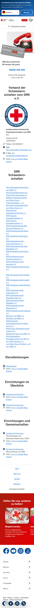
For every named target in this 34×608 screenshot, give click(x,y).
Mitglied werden (12, 526)
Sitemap (5, 600)
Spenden (24, 20)
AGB (4, 597)
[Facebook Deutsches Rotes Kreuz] (6, 551)
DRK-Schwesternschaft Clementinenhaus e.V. (15, 242)
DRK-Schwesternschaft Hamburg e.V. (15, 262)
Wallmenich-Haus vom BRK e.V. (18, 333)
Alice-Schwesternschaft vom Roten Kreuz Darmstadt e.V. (16, 193)
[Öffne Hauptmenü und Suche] (31, 20)
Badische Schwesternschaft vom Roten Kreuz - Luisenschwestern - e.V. (16, 200)
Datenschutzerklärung (16, 600)
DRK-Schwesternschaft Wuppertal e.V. (15, 306)
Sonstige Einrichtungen (15, 394)
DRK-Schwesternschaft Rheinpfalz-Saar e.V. (15, 296)
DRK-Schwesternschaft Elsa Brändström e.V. (16, 247)
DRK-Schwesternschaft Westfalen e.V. (15, 301)
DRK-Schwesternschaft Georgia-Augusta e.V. (15, 257)
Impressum (6, 602)
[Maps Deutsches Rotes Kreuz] (28, 551)
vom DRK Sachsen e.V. (15, 341)
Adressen (10, 597)
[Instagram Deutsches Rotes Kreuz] (21, 551)
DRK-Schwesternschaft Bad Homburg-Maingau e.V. (16, 227)
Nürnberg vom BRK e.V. (15, 318)
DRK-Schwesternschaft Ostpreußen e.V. (15, 291)
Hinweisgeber (24, 597)
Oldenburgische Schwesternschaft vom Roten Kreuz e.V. (17, 323)
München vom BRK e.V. (15, 316)
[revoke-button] (4, 603)
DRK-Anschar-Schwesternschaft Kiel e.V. (16, 211)
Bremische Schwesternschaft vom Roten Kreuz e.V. (17, 206)
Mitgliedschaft (11, 366)
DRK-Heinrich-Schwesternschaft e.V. (14, 221)
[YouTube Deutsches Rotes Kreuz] (13, 551)
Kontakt (16, 597)
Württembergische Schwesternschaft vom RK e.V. (17, 337)
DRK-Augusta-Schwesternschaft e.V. (14, 216)
